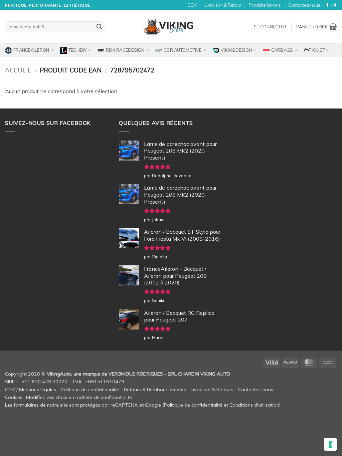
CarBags (282, 50)
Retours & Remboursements (155, 390)
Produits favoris (265, 5)
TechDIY (77, 50)
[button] (269, 26)
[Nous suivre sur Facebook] (327, 5)
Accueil (18, 70)
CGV (192, 5)
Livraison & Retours (212, 390)
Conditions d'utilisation (254, 405)
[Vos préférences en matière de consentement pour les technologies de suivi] (330, 444)
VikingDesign (236, 50)
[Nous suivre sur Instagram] (334, 5)
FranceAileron (31, 50)
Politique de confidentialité (90, 390)
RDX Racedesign (125, 50)
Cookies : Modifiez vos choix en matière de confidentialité (68, 397)
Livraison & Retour (222, 5)
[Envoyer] (99, 27)
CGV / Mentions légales (30, 390)
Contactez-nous (304, 5)
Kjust (318, 50)
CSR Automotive (183, 50)
